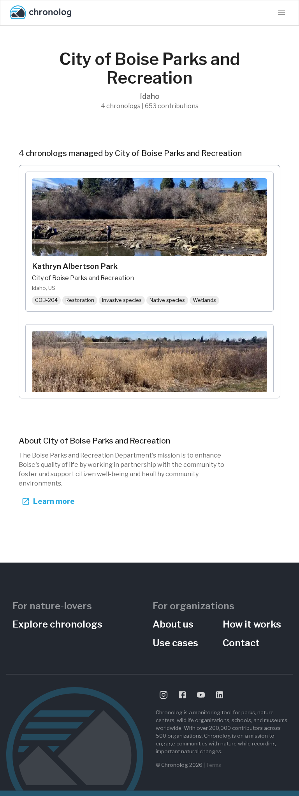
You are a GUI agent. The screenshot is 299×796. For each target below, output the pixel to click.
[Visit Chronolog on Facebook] (182, 695)
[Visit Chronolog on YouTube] (201, 695)
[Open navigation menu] (281, 13)
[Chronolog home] (40, 12)
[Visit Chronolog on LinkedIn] (219, 695)
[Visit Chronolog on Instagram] (163, 695)
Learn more (54, 501)
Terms (213, 765)
